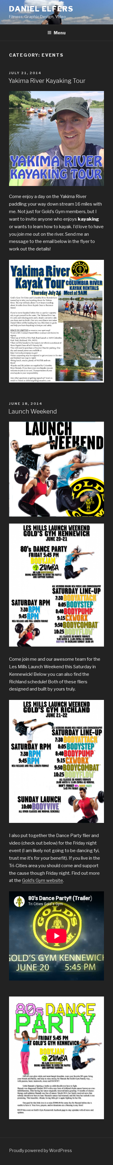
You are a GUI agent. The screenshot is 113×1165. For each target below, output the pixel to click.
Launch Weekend (32, 411)
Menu (60, 32)
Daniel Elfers (41, 9)
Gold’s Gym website (42, 880)
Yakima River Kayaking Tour (47, 80)
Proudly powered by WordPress (40, 1150)
